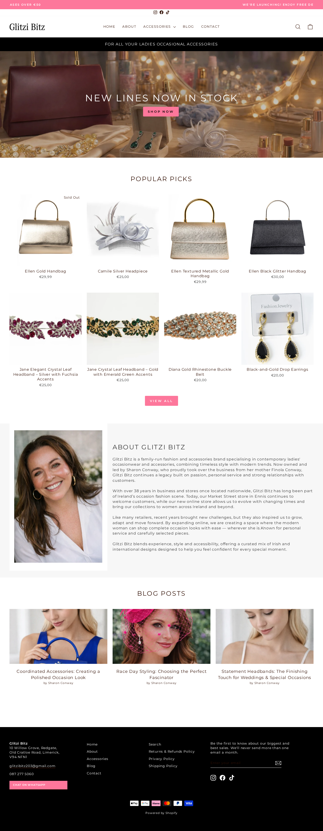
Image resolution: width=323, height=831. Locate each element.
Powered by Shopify (161, 813)
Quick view (46, 261)
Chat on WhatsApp (29, 784)
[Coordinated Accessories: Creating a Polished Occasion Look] (58, 636)
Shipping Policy (163, 766)
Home (109, 26)
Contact (210, 26)
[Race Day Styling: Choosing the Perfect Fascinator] (161, 636)
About (129, 26)
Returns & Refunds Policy (172, 751)
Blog (188, 26)
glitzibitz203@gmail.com (32, 766)
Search (155, 744)
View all (161, 401)
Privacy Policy (162, 759)
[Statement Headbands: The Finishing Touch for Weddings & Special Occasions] (265, 636)
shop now (161, 111)
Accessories (157, 26)
